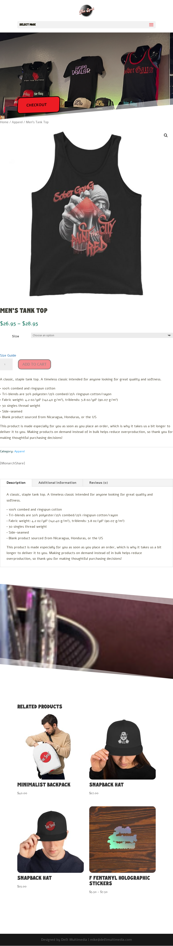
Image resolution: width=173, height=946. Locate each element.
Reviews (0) (98, 482)
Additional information (57, 482)
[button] (166, 135)
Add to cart (34, 364)
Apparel (17, 122)
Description (16, 482)
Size (15, 336)
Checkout (36, 105)
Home (4, 122)
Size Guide (8, 355)
